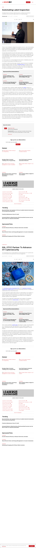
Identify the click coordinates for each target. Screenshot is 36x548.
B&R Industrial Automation (6, 193)
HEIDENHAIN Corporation (6, 200)
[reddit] (19, 19)
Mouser (20, 194)
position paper (15, 324)
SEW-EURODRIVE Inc (22, 197)
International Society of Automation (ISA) (11, 288)
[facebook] (14, 19)
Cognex (24, 87)
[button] (2, 2)
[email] (21, 19)
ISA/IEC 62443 (16, 299)
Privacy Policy (4, 546)
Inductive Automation (22, 191)
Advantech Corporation (6, 191)
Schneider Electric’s (21, 64)
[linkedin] (16, 19)
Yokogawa (20, 201)
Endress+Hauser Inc (5, 198)
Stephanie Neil (4, 16)
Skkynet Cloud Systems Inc (23, 198)
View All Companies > (18, 203)
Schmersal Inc (21, 404)
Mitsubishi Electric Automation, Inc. (24, 193)
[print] (33, 19)
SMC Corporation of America (23, 200)
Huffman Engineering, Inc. (6, 201)
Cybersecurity (4, 244)
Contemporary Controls (6, 197)
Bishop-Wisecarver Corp (6, 404)
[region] (18, 546)
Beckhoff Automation (6, 194)
